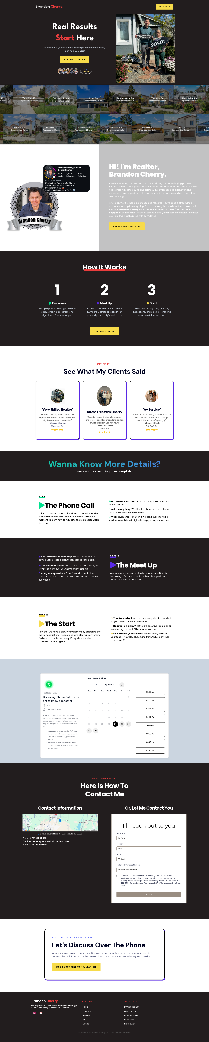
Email (119, 854)
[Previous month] (96, 684)
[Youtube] (41, 1013)
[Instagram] (34, 1013)
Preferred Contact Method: (128, 865)
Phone (119, 844)
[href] (60, 822)
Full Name (120, 833)
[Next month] (121, 684)
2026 (112, 685)
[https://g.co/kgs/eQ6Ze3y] (74, 71)
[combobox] (148, 870)
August (106, 685)
